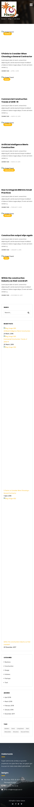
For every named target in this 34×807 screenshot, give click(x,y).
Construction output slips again (17, 235)
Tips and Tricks (25, 731)
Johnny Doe (5, 71)
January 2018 (9, 710)
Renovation (8, 731)
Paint (27, 728)
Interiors (7, 215)
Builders (7, 728)
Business (7, 33)
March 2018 (8, 701)
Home (3, 19)
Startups (8, 124)
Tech (6, 258)
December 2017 (10, 714)
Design (7, 79)
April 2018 (8, 697)
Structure (15, 731)
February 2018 (9, 705)
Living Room (20, 728)
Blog (9, 19)
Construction (9, 170)
